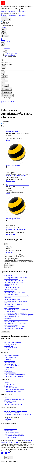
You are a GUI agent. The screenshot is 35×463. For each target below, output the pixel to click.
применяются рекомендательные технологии (16, 441)
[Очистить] (3, 67)
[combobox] (9, 63)
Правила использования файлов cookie (13, 15)
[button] (3, 38)
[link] (4, 34)
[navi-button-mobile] (2, 44)
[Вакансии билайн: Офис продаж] (19, 152)
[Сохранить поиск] (2, 72)
